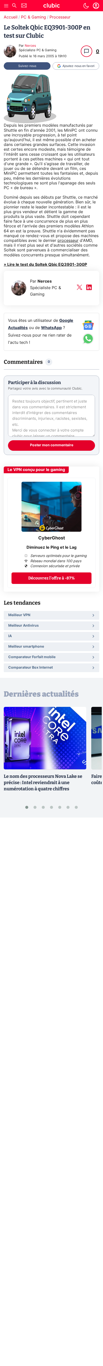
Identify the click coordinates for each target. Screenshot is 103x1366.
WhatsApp (51, 328)
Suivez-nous (27, 65)
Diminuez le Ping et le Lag (51, 547)
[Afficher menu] (6, 5)
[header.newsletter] (24, 6)
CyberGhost (51, 538)
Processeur (60, 17)
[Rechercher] (14, 6)
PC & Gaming (33, 17)
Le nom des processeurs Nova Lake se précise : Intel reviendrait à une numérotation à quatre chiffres (43, 783)
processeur (68, 241)
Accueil (11, 17)
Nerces (30, 45)
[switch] (86, 5)
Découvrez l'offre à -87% (51, 578)
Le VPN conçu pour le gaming (36, 470)
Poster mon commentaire (51, 445)
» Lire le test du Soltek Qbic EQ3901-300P (45, 265)
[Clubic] (51, 6)
